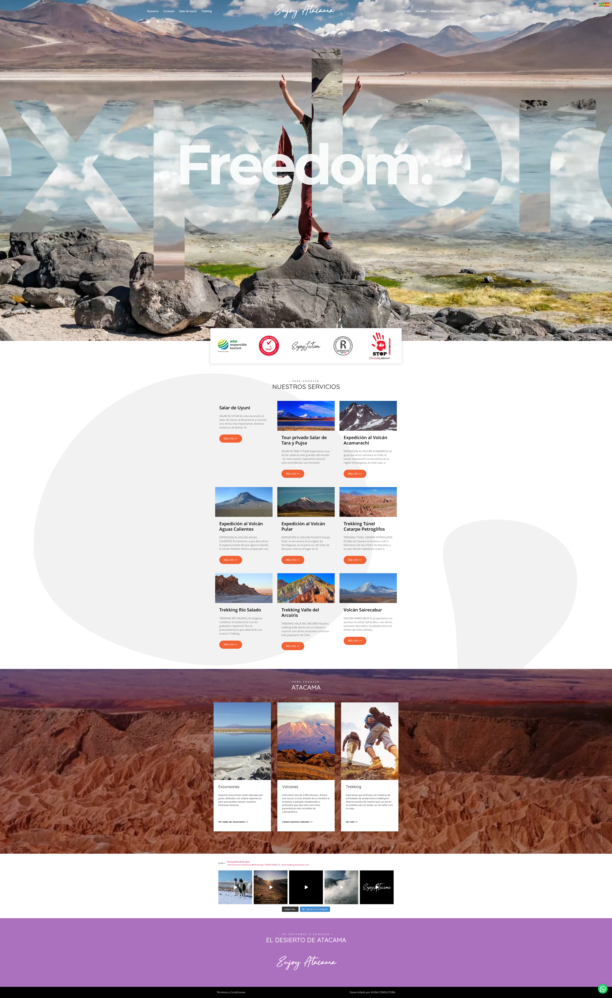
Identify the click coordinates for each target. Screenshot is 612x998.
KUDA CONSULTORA (383, 992)
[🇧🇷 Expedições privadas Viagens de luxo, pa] (377, 887)
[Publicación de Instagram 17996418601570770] (306, 887)
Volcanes (420, 11)
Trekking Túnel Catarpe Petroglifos (364, 526)
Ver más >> (352, 821)
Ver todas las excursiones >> (233, 821)
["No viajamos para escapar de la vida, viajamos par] (235, 887)
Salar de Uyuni (188, 11)
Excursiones (403, 11)
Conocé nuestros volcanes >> (297, 821)
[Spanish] (607, 4)
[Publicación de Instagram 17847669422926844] (271, 887)
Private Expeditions (443, 11)
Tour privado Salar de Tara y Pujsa (304, 440)
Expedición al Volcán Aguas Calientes (241, 526)
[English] (596, 4)
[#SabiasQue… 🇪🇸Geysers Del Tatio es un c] (341, 887)
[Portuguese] (601, 4)
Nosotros (153, 11)
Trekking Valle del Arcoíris (300, 612)
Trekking (206, 11)
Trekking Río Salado (240, 610)
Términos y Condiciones (231, 992)
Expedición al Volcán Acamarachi (365, 440)
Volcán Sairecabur (363, 610)
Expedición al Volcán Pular (303, 526)
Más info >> (230, 438)
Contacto (168, 11)
